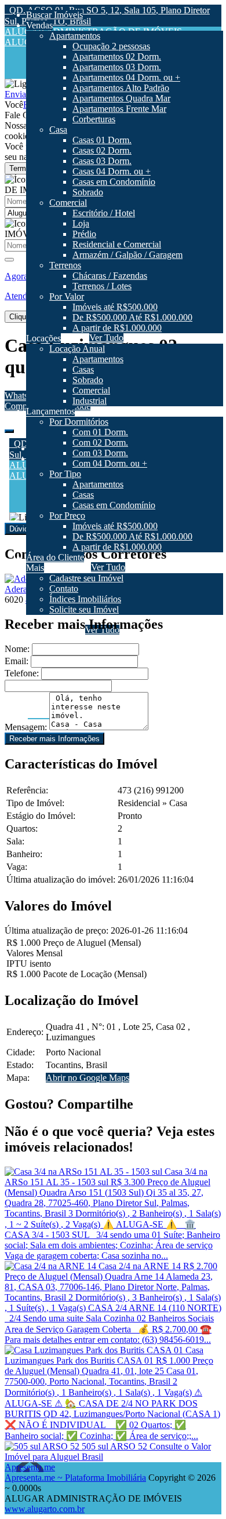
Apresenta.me (30, 1467)
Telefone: (22, 673)
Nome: (17, 649)
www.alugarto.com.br (45, 1509)
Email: (16, 661)
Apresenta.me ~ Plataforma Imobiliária (75, 1477)
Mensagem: (26, 727)
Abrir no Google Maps (87, 1078)
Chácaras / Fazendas (111, 640)
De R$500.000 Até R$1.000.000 (134, 682)
